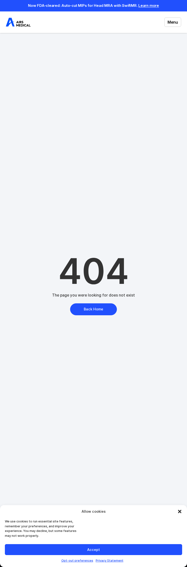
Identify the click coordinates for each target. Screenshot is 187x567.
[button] (179, 511)
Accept (93, 550)
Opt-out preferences (77, 560)
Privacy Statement (109, 560)
